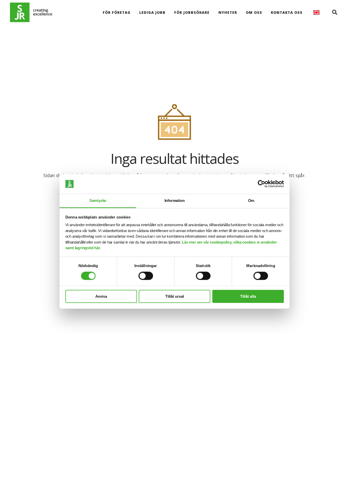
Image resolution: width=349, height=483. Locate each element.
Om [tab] (251, 200)
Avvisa (101, 296)
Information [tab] (175, 200)
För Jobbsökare (192, 12)
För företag (117, 12)
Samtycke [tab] (97, 200)
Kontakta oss (287, 12)
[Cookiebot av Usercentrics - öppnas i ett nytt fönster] (261, 184)
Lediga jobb (152, 12)
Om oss (254, 12)
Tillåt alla (248, 296)
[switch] (145, 276)
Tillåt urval (174, 296)
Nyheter (227, 12)
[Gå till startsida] (31, 12)
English (316, 12)
